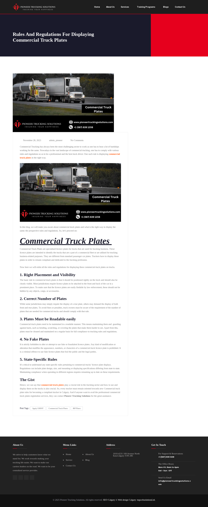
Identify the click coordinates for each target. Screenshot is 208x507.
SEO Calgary (109, 500)
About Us (110, 7)
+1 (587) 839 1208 (166, 457)
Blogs (166, 7)
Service (69, 460)
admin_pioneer (55, 140)
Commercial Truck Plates (58, 408)
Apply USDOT (37, 408)
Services (125, 7)
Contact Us (180, 7)
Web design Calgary (127, 500)
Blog (87, 460)
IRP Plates (77, 408)
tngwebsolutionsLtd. (146, 500)
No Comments (76, 140)
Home (97, 7)
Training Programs (146, 7)
